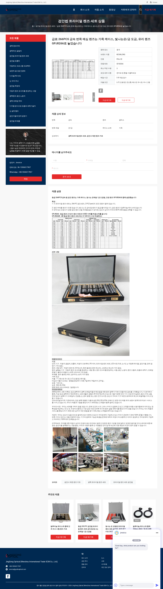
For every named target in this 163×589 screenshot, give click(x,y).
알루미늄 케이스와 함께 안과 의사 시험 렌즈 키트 (60, 527)
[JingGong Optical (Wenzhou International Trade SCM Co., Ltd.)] (13, 9)
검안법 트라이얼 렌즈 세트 (45, 26)
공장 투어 (85, 561)
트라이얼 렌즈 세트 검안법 (123, 482)
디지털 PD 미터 (15, 76)
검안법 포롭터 (15, 61)
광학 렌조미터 (15, 46)
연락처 (84, 567)
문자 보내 (67, 177)
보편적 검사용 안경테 (17, 71)
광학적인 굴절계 (16, 51)
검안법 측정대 (15, 86)
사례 (102, 561)
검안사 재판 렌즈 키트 (72, 482)
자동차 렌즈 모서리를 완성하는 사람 (23, 91)
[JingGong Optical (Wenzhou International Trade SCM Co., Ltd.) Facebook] (147, 2)
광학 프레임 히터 (16, 101)
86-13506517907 (24, 167)
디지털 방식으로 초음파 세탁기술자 (23, 106)
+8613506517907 (25, 172)
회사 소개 (85, 558)
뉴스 (102, 558)
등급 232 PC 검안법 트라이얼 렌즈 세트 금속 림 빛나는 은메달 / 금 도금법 (88, 528)
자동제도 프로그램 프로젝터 (20, 66)
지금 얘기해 (107, 100)
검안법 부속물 (15, 121)
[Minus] (157, 532)
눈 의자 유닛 (14, 81)
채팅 (26, 179)
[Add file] (115, 585)
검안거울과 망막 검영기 (18, 116)
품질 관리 (85, 564)
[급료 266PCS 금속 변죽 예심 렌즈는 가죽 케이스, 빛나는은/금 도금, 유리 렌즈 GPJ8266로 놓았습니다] (73, 69)
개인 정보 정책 (106, 567)
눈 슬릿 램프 (14, 111)
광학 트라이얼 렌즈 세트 (97, 482)
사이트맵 (104, 564)
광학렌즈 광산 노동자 (17, 96)
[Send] (157, 585)
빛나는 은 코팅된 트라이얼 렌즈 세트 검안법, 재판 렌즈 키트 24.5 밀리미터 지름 (115, 528)
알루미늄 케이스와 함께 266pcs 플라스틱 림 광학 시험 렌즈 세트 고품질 (142, 528)
